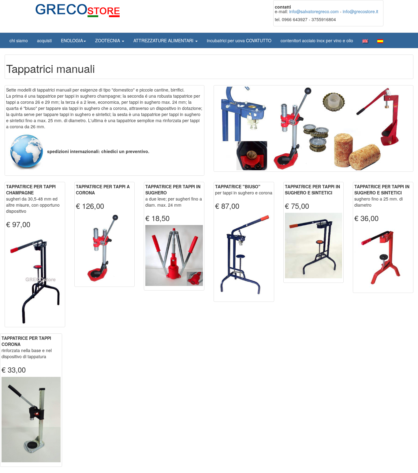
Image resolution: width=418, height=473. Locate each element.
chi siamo (18, 40)
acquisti (44, 40)
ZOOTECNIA (108, 40)
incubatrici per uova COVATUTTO (239, 40)
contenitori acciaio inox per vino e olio (317, 40)
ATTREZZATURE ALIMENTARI (164, 40)
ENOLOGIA (72, 40)
